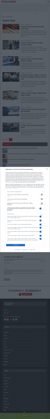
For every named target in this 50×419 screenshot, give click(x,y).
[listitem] (25, 191)
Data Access (25, 249)
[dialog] (25, 209)
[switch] (41, 194)
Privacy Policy (32, 249)
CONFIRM (15, 245)
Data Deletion (17, 249)
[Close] (47, 169)
